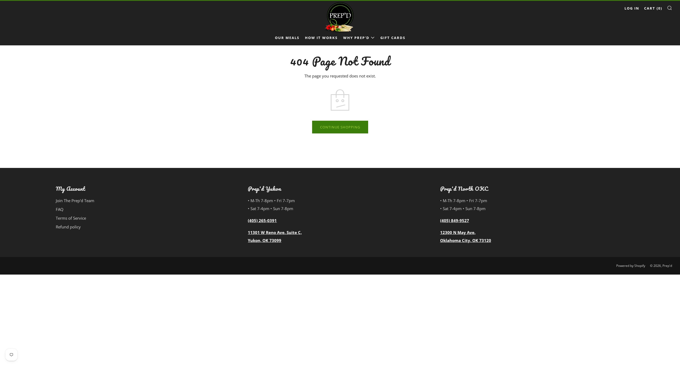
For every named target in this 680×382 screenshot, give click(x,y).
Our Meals (287, 37)
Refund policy (68, 226)
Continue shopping (340, 127)
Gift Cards (392, 37)
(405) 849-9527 (454, 220)
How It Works (321, 37)
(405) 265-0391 (262, 220)
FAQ (59, 209)
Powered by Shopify (630, 265)
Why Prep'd (356, 37)
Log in (631, 8)
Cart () (653, 8)
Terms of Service (71, 218)
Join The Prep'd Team (75, 200)
